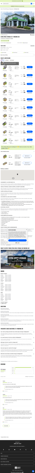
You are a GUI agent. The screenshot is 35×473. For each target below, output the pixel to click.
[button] (17, 151)
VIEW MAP (32, 34)
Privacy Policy (13, 472)
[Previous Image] (1, 19)
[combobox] (17, 3)
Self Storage (7, 60)
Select (29, 91)
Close (17, 240)
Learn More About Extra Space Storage (17, 446)
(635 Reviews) (5, 34)
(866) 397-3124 (25, 42)
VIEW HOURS (32, 45)
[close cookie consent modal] (26, 229)
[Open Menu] (1, 4)
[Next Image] (34, 19)
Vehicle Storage (12, 60)
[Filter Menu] (3, 60)
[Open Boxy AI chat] (1, 60)
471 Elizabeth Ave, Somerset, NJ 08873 (18, 156)
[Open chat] (33, 471)
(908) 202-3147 (8, 42)
